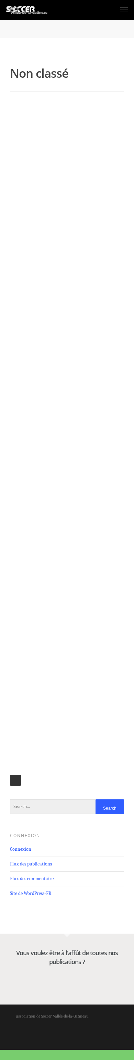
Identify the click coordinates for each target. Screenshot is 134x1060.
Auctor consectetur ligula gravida (59, 241)
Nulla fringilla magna (40, 511)
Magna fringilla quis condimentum (60, 623)
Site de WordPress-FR (31, 893)
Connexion (20, 849)
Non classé (41, 122)
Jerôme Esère (23, 122)
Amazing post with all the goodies (60, 112)
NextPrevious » (15, 780)
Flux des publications (31, 864)
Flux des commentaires (32, 879)
